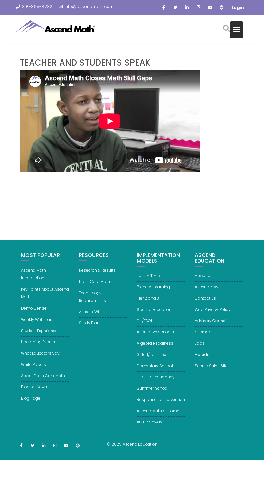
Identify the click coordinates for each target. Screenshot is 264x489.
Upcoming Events (38, 342)
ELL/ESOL (145, 320)
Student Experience (39, 330)
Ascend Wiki (90, 311)
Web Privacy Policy (213, 309)
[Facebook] (163, 8)
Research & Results (97, 270)
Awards (202, 354)
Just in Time (148, 275)
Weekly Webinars (37, 319)
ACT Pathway (149, 422)
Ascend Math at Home (158, 410)
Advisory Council (211, 320)
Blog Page (30, 398)
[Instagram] (198, 8)
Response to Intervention (161, 399)
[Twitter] (175, 8)
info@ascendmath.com (89, 7)
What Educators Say (40, 353)
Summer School (152, 388)
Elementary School (155, 365)
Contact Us (205, 298)
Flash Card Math (94, 281)
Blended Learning (153, 287)
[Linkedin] (187, 8)
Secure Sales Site (211, 365)
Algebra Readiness (155, 343)
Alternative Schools (155, 332)
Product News (34, 387)
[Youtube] (210, 8)
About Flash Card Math (43, 375)
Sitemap (203, 332)
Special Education (154, 309)
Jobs (199, 343)
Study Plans (90, 323)
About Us (203, 275)
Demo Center (33, 308)
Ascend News (208, 287)
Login (238, 8)
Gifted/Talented (151, 354)
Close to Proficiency (155, 377)
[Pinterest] (221, 8)
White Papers (33, 364)
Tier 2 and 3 (148, 298)
